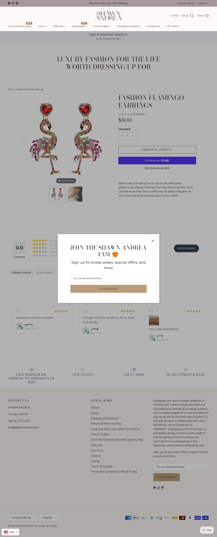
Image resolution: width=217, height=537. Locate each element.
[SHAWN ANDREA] (108, 15)
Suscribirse (108, 288)
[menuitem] (20, 26)
